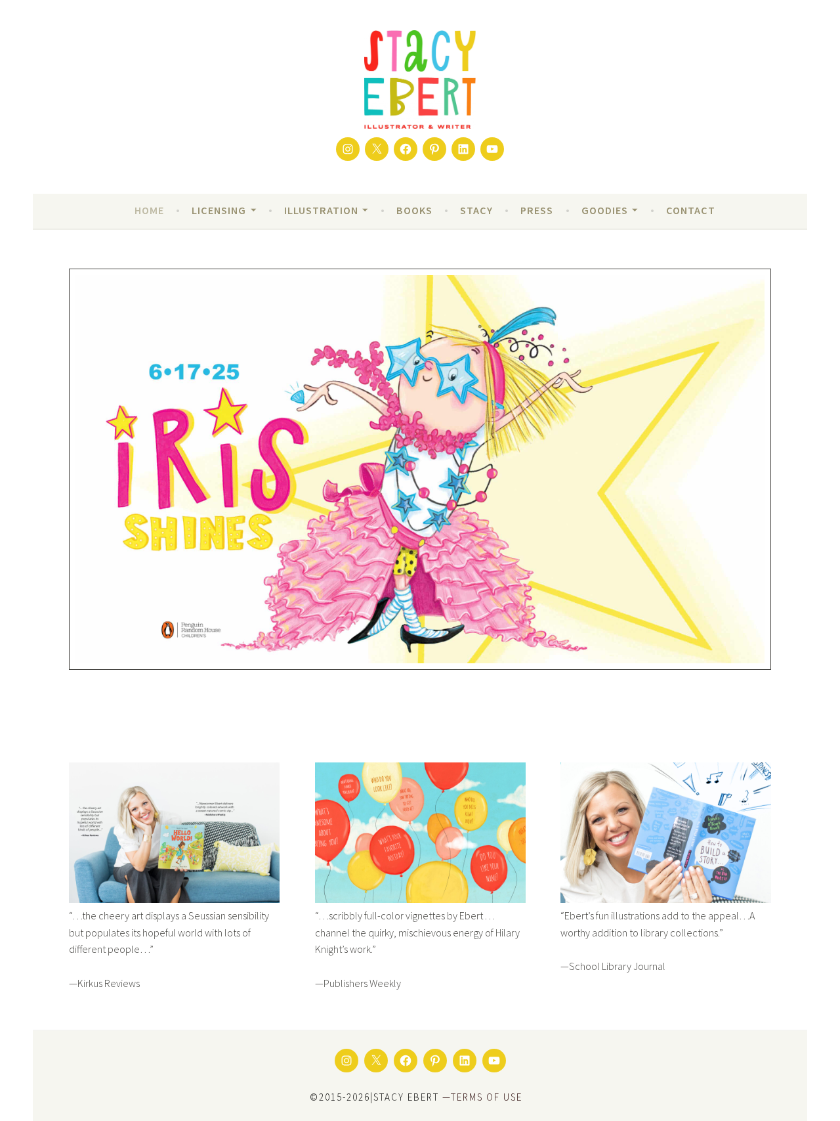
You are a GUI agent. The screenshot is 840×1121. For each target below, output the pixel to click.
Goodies (604, 210)
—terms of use (482, 1097)
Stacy (476, 210)
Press (536, 210)
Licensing (219, 210)
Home (149, 210)
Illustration (321, 210)
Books (414, 210)
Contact (690, 210)
